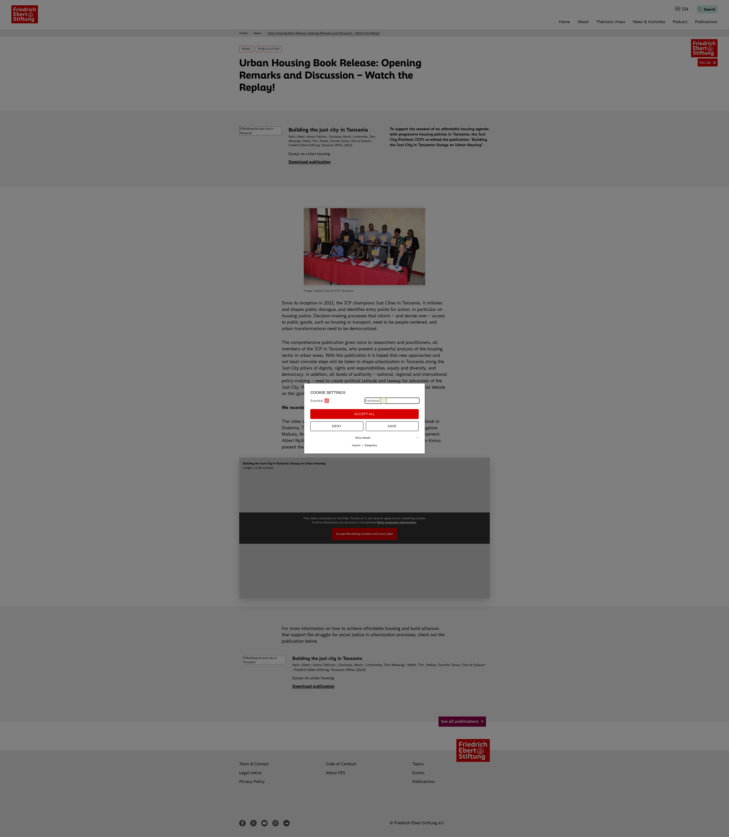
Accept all (364, 413)
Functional (372, 400)
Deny (337, 426)
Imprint (356, 445)
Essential (316, 400)
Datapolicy (370, 445)
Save (392, 426)
